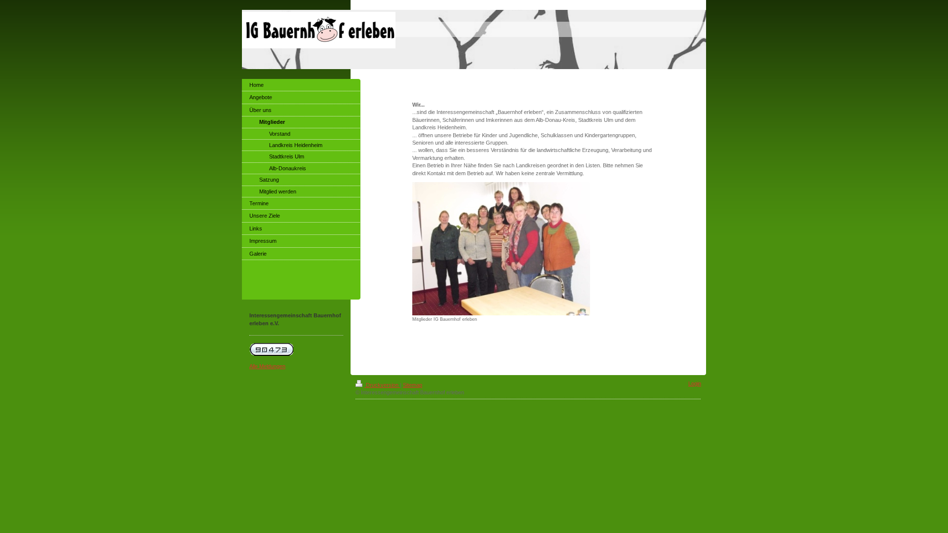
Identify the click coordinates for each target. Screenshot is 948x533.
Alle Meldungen (267, 366)
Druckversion (382, 385)
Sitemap (412, 385)
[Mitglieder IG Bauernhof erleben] (501, 248)
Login (694, 383)
